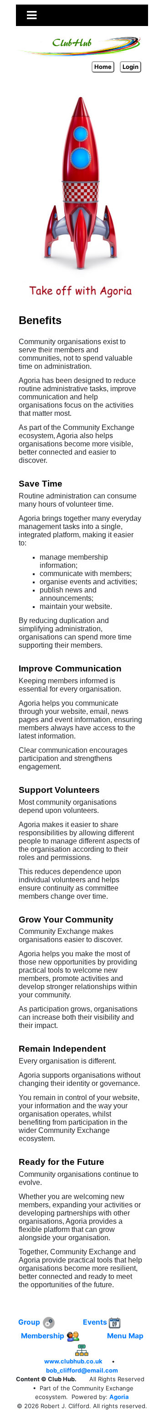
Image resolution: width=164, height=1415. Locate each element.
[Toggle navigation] (31, 15)
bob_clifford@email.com (82, 1370)
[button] (31, 15)
